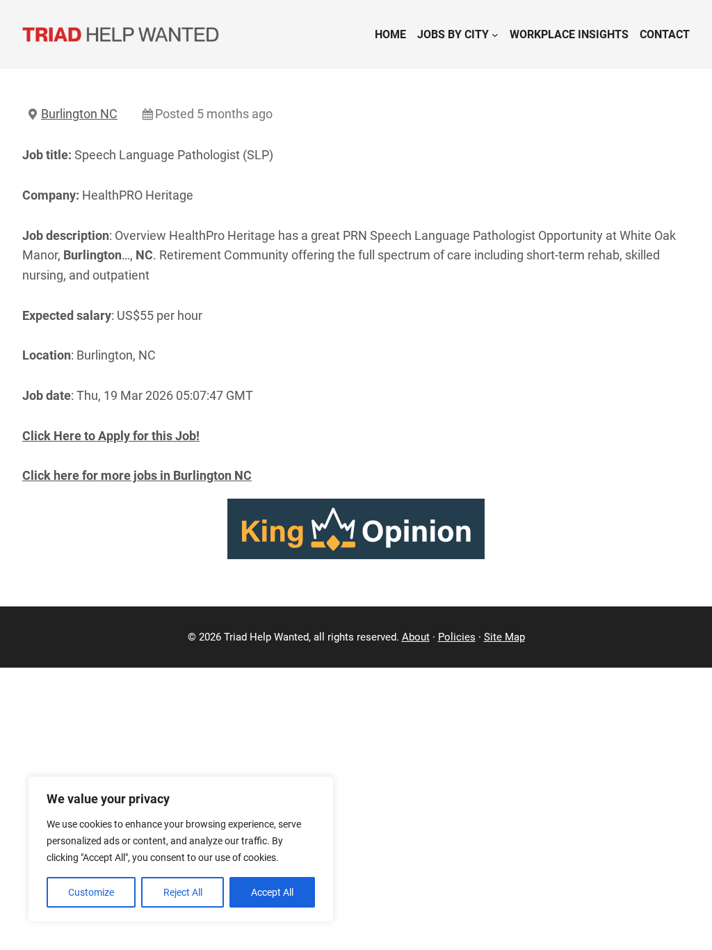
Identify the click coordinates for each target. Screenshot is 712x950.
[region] (181, 849)
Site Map (504, 637)
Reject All (182, 892)
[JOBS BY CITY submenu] (495, 34)
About (416, 637)
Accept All (272, 892)
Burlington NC (79, 113)
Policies (457, 637)
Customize (91, 892)
